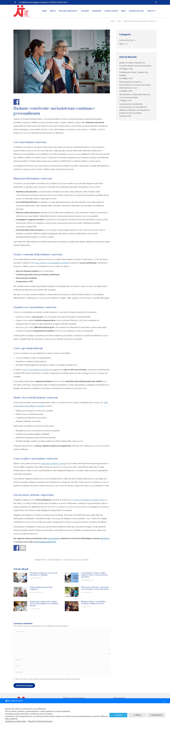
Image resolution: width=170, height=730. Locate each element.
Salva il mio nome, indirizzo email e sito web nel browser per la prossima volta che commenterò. (48, 679)
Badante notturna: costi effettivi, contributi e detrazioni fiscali (93, 603)
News (44, 560)
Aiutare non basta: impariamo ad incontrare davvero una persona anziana (135, 64)
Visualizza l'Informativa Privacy (40, 721)
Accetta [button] (119, 715)
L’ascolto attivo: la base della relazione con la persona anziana (134, 95)
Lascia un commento (82, 560)
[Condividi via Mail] (23, 548)
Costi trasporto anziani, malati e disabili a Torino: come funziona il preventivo (94, 575)
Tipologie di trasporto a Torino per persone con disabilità (43, 574)
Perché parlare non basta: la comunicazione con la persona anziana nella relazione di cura (135, 85)
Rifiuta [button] (138, 715)
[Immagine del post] (20, 578)
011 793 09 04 (51, 2)
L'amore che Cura (126, 40)
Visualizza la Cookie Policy (15, 721)
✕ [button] (164, 702)
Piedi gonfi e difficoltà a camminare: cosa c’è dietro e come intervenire (95, 588)
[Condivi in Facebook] (16, 548)
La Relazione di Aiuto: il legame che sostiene (133, 73)
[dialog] (85, 714)
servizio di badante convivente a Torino (89, 500)
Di (54, 560)
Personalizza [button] (157, 715)
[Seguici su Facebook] (16, 102)
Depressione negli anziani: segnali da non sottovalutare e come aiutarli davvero (44, 604)
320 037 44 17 (62, 2)
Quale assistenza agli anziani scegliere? (41, 588)
